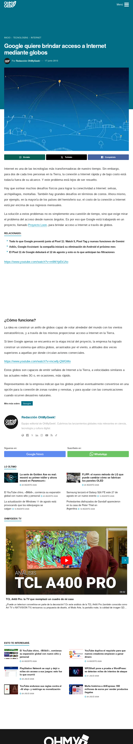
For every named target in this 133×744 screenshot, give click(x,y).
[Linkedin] (37, 435)
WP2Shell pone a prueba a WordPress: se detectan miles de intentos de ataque (106, 670)
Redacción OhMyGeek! (28, 60)
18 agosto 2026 (87, 509)
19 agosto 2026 (106, 496)
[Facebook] (27, 435)
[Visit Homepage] (10, 4)
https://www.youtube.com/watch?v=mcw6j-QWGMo (37, 361)
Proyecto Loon (37, 225)
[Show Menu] (126, 4)
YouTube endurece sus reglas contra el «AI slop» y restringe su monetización (40, 687)
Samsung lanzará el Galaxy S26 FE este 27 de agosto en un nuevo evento (92, 494)
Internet (36, 37)
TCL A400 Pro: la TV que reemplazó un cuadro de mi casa (40, 599)
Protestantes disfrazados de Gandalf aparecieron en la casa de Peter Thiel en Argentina (93, 505)
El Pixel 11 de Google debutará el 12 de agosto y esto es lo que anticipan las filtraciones (62, 252)
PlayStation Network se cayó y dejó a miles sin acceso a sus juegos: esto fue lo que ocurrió (41, 671)
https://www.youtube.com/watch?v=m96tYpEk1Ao (36, 261)
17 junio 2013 (51, 60)
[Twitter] (32, 435)
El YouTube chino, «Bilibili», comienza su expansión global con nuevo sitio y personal (32, 494)
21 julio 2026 (92, 676)
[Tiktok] (56, 435)
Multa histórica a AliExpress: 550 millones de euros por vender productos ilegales (106, 689)
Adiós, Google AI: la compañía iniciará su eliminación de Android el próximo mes (62, 246)
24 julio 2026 (27, 679)
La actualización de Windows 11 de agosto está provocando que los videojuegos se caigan (30, 505)
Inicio (7, 37)
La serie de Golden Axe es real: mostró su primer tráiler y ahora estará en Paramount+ (38, 477)
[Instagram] (42, 435)
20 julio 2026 (27, 693)
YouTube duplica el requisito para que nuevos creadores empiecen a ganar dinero (105, 653)
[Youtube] (46, 435)
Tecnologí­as (20, 37)
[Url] (22, 435)
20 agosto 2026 (29, 485)
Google (27, 403)
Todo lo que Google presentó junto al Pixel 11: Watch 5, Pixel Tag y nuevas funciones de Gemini (66, 241)
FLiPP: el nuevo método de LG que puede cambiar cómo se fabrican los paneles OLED (102, 477)
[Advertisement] (67, 22)
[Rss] (52, 435)
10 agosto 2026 (94, 661)
